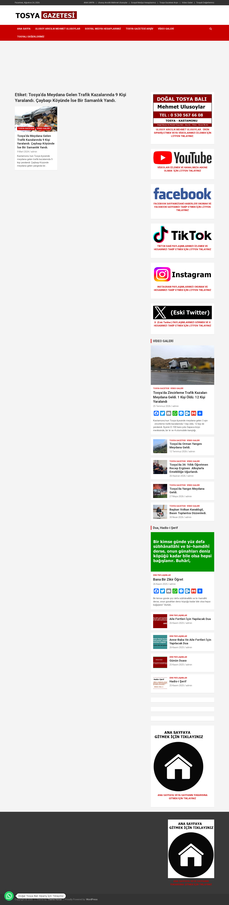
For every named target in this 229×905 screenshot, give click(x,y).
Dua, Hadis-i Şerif (165, 528)
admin (34, 151)
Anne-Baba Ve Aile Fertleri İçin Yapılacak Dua (190, 641)
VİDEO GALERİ (163, 341)
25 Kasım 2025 (176, 664)
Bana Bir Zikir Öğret (168, 579)
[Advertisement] (114, 64)
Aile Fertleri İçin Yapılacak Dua (190, 619)
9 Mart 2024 (23, 151)
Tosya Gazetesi (26, 128)
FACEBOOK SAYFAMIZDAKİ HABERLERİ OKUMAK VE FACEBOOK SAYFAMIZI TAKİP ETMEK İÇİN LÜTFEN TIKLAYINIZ (182, 207)
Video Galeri (187, 2)
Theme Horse (55, 899)
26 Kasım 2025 (160, 584)
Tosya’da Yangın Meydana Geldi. (186, 490)
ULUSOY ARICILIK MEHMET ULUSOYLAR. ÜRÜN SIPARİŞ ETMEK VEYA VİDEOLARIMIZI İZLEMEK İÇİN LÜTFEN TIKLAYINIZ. (182, 132)
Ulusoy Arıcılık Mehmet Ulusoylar (112, 2)
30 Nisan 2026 (176, 517)
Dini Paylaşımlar (162, 575)
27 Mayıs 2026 (176, 496)
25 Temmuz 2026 (162, 406)
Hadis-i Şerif (177, 681)
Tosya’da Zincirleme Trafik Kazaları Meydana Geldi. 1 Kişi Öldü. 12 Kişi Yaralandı (180, 397)
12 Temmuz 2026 (178, 451)
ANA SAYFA (89, 2)
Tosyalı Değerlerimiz (205, 2)
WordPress (92, 899)
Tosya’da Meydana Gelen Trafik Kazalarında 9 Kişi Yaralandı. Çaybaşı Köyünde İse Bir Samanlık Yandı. (36, 141)
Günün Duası (178, 660)
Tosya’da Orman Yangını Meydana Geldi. (185, 445)
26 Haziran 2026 (177, 476)
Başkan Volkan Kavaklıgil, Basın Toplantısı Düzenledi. (187, 511)
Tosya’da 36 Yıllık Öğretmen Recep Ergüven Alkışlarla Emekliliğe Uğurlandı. (188, 468)
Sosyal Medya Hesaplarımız (143, 2)
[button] (9, 896)
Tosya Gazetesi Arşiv (169, 2)
